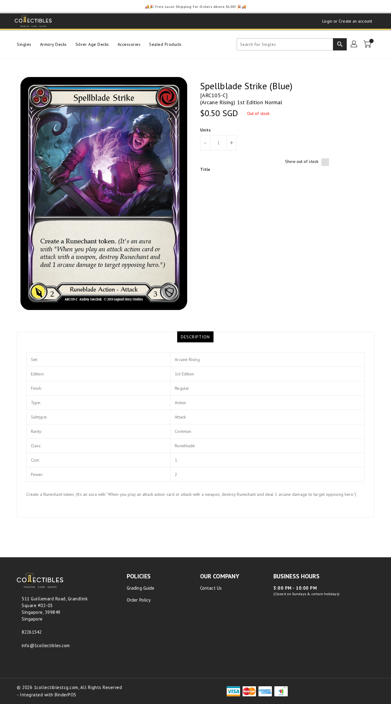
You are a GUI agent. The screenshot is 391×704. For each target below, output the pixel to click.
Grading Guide (140, 588)
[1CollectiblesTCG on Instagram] (86, 21)
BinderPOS (65, 695)
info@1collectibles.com (46, 645)
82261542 (32, 632)
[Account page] (354, 44)
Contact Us (211, 588)
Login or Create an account (347, 21)
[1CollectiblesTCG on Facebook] (63, 21)
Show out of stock (301, 161)
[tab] (195, 336)
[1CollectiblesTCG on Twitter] (74, 21)
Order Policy (139, 600)
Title (205, 169)
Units (205, 130)
